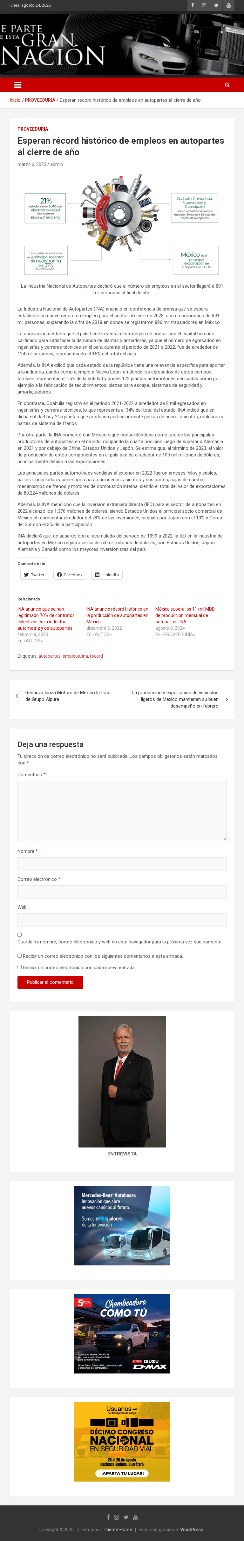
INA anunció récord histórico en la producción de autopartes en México (117, 615)
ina (85, 656)
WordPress (191, 1529)
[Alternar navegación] (18, 85)
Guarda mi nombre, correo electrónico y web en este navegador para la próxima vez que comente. (119, 942)
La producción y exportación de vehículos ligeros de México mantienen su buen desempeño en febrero (175, 699)
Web (22, 907)
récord (96, 656)
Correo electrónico (38, 879)
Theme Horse (118, 1529)
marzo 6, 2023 (31, 164)
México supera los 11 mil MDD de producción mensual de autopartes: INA (185, 615)
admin (56, 164)
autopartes (49, 656)
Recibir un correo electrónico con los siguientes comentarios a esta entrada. (103, 956)
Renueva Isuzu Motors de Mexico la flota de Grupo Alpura (68, 696)
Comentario (31, 774)
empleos (71, 656)
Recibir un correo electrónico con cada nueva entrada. (79, 967)
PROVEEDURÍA (32, 129)
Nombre (27, 851)
